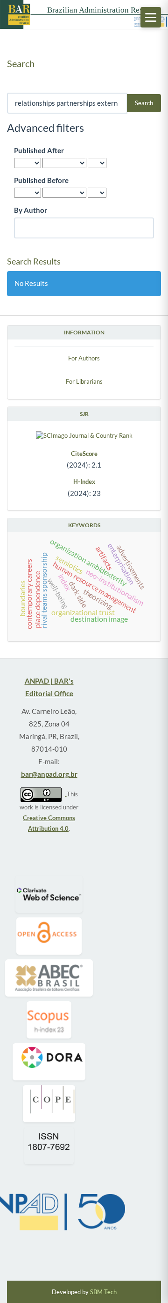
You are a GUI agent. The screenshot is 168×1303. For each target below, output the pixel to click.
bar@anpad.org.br (49, 774)
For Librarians (84, 381)
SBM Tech (103, 1292)
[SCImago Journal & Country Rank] (84, 435)
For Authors (84, 358)
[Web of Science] (49, 894)
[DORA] (49, 1061)
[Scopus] (49, 1019)
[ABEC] (49, 978)
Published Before (41, 180)
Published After (39, 150)
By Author (30, 210)
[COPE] (49, 1103)
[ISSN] (48, 1145)
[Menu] (150, 17)
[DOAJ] (48, 936)
